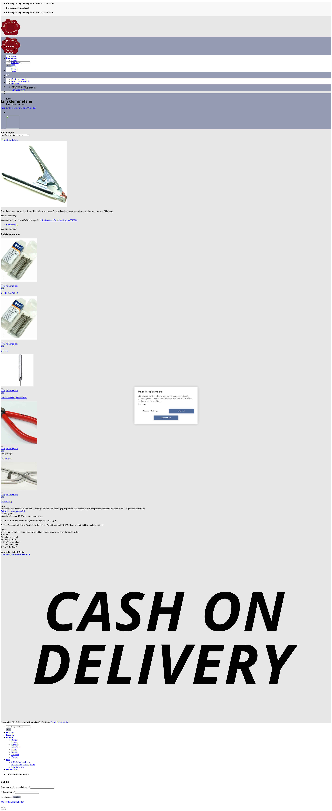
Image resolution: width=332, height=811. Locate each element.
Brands (9, 52)
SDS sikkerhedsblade (19, 79)
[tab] (168, 224)
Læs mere (142, 404)
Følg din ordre (16, 83)
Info (8, 75)
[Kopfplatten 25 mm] (12, 128)
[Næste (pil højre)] (5, 809)
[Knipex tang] (19, 443)
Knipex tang (6, 458)
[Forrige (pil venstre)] (2, 809)
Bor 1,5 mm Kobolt (9, 292)
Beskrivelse (12, 224)
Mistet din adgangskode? (12, 801)
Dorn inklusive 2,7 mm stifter (14, 397)
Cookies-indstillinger (150, 411)
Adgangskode (8, 792)
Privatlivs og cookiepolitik (20, 81)
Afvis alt (181, 411)
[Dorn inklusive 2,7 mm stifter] (17, 385)
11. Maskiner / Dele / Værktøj (22, 107)
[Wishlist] (2, 138)
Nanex (13, 67)
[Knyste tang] (19, 489)
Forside (9, 40)
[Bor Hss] (19, 339)
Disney (14, 58)
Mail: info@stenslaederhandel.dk (15, 554)
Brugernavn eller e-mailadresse (15, 787)
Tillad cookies (166, 418)
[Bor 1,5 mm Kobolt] (19, 281)
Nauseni (14, 69)
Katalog (10, 46)
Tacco (13, 71)
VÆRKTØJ (73, 220)
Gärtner (14, 61)
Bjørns (13, 56)
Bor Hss (4, 350)
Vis (2, 288)
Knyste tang (6, 501)
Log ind (16, 797)
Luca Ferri (15, 63)
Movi (13, 65)
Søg (8, 66)
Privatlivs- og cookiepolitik (13, 511)
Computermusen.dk (59, 722)
